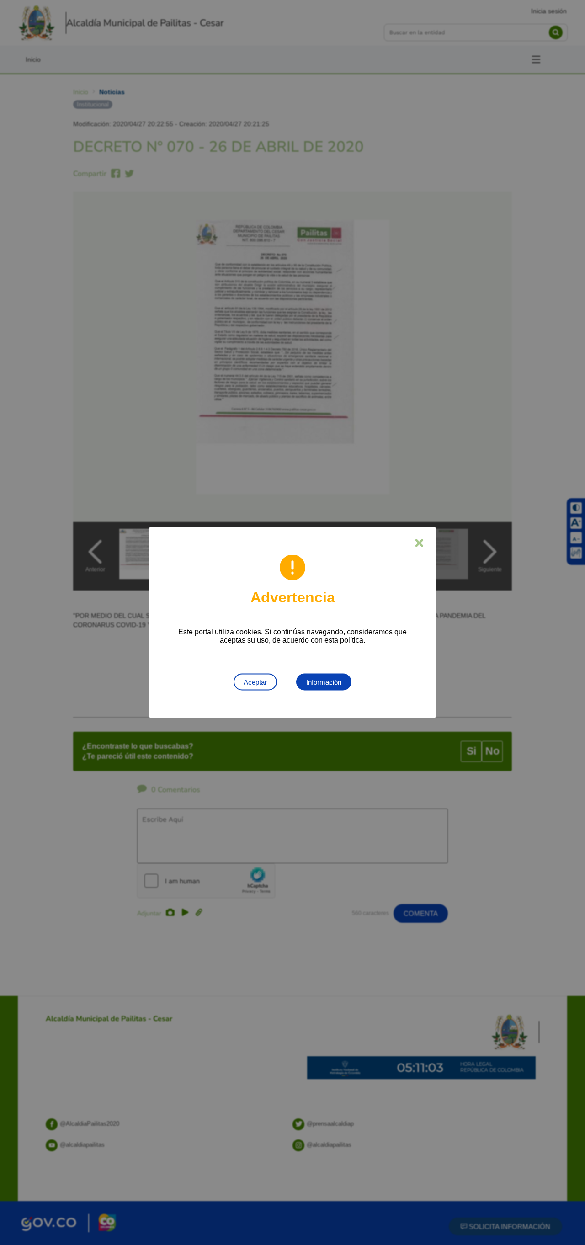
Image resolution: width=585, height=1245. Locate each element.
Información (323, 682)
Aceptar (255, 682)
